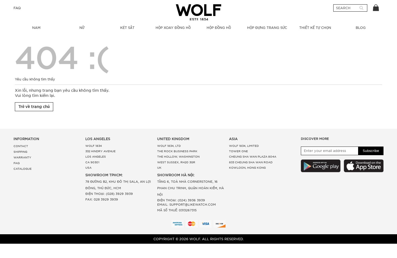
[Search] (361, 8)
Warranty (22, 157)
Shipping (20, 151)
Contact (21, 146)
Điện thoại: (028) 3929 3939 (109, 194)
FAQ (17, 8)
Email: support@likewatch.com (186, 204)
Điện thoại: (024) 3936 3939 (181, 200)
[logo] (198, 12)
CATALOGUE (23, 168)
